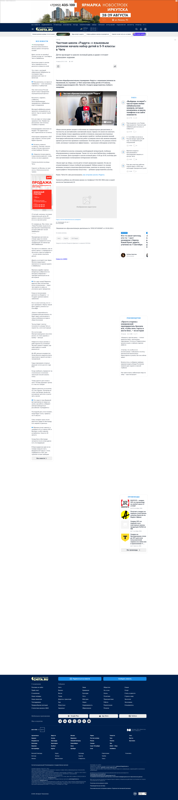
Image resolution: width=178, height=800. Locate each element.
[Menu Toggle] (32, 29)
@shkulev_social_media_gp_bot (109, 767)
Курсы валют (110, 24)
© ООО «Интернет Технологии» (40, 794)
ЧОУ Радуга (74, 238)
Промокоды (58, 24)
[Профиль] (145, 29)
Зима (84, 687)
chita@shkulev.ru (52, 777)
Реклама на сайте (37, 687)
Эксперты (130, 24)
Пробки (145, 24)
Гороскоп (101, 24)
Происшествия (108, 699)
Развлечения (108, 705)
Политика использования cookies (99, 783)
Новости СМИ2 (61, 259)
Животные (61, 705)
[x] (84, 721)
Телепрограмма (85, 24)
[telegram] (60, 721)
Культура (85, 693)
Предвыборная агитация (40, 705)
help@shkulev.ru (44, 780)
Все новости (36, 24)
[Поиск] (136, 29)
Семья (127, 687)
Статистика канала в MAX (40, 708)
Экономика (128, 702)
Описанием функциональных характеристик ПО (102, 775)
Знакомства (67, 24)
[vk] (65, 721)
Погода (75, 24)
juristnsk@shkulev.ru (74, 779)
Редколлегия (121, 24)
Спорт (126, 690)
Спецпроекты (129, 705)
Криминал (85, 690)
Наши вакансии (37, 699)
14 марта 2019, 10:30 (61, 61)
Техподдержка (36, 702)
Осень (106, 693)
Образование (86, 708)
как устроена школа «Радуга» (94, 175)
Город (60, 696)
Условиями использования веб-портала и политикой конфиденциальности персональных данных (116, 776)
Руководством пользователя (98, 774)
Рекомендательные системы (97, 785)
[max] (79, 721)
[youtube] (89, 721)
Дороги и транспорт (64, 699)
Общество (107, 687)
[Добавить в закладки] (58, 66)
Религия (106, 708)
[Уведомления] (141, 29)
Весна (60, 693)
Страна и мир (129, 696)
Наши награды (36, 696)
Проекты (138, 24)
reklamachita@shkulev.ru (122, 766)
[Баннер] (63, 34)
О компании (35, 693)
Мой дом (85, 699)
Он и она (106, 690)
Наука (84, 702)
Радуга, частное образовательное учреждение (68, 219)
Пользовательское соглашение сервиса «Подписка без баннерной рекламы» (110, 788)
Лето (84, 696)
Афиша (94, 24)
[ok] (70, 721)
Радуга (66, 238)
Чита (58, 238)
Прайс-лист (35, 690)
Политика (107, 696)
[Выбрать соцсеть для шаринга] (115, 66)
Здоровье (61, 708)
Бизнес (60, 690)
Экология (128, 699)
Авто (59, 687)
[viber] (74, 721)
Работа (106, 702)
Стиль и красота (130, 693)
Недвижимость (47, 24)
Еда (59, 702)
